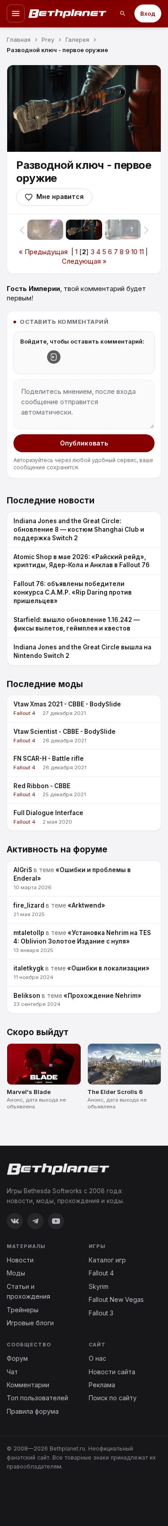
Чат (12, 1372)
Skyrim (98, 1286)
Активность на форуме (57, 849)
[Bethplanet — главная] (67, 13)
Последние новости (51, 500)
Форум (17, 1358)
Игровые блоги (30, 1323)
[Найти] (123, 13)
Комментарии (28, 1385)
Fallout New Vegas (116, 1299)
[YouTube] (56, 1221)
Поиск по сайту (113, 1398)
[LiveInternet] (26, 1496)
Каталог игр (107, 1260)
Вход (147, 13)
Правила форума (33, 1411)
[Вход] (53, 357)
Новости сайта (112, 1372)
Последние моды (45, 684)
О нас (97, 1358)
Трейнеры (23, 1310)
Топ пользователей (37, 1398)
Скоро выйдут (38, 1032)
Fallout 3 (101, 1313)
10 (134, 251)
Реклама (102, 1385)
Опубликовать (84, 443)
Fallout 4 (101, 1273)
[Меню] (16, 13)
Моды (16, 1273)
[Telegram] (35, 1221)
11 (141, 251)
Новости (20, 1260)
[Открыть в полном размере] (84, 108)
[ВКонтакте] (15, 1221)
